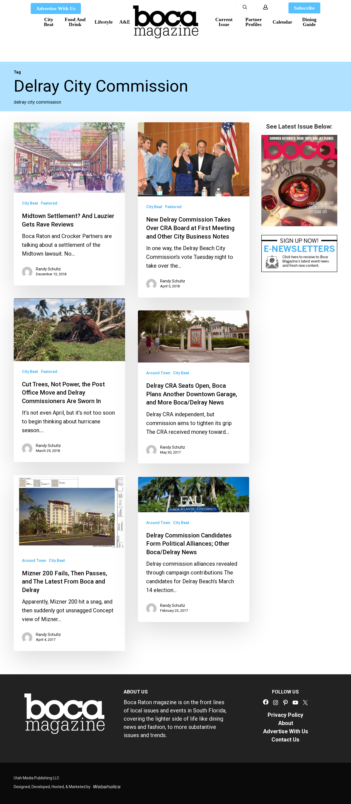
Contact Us (285, 739)
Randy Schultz (48, 269)
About (285, 723)
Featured (49, 203)
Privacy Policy (285, 715)
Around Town (158, 373)
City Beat (30, 203)
